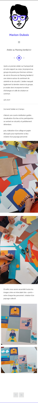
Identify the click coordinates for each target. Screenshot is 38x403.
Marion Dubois (19, 35)
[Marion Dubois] (19, 18)
